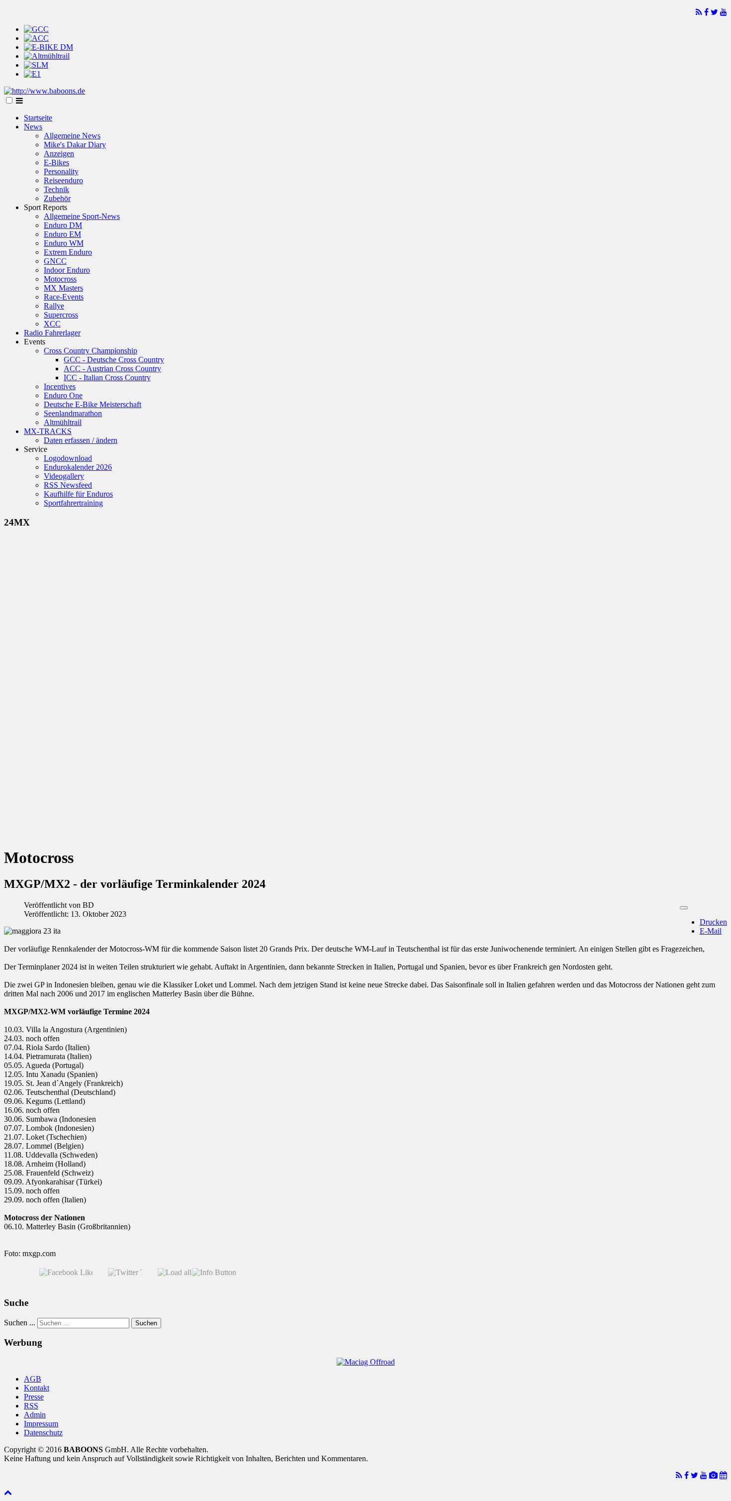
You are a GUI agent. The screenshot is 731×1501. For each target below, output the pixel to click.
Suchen (146, 1323)
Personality (61, 171)
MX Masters (63, 288)
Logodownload (68, 458)
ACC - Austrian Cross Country (112, 368)
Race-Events (64, 297)
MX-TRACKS (48, 431)
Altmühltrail (63, 422)
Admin (35, 1414)
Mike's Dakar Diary (75, 144)
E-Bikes (56, 162)
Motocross (60, 279)
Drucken (713, 922)
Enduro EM (62, 234)
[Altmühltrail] (47, 56)
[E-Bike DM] (48, 47)
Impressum (41, 1423)
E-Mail (711, 931)
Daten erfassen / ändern (80, 440)
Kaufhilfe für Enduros (78, 494)
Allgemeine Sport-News (82, 216)
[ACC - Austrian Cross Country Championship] (36, 38)
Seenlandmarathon (73, 413)
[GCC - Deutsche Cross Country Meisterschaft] (36, 29)
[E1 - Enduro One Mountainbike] (32, 74)
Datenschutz (43, 1432)
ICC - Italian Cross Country (107, 377)
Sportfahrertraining (73, 503)
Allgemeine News (72, 135)
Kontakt (36, 1388)
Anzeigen (59, 153)
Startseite (38, 117)
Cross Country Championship (90, 350)
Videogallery (64, 476)
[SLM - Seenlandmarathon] (36, 65)
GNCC (55, 261)
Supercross (61, 315)
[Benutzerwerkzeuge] (684, 907)
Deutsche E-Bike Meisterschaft (92, 404)
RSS (31, 1405)
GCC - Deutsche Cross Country (114, 359)
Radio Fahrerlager (52, 332)
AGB (32, 1379)
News (33, 126)
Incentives (60, 386)
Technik (56, 189)
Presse (34, 1397)
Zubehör (57, 198)
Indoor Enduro (67, 270)
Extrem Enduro (68, 252)
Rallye (54, 306)
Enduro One (63, 395)
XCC (52, 324)
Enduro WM (64, 243)
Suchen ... (19, 1322)
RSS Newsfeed (68, 485)
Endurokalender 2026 (78, 467)
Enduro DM (63, 225)
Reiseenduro (63, 180)
